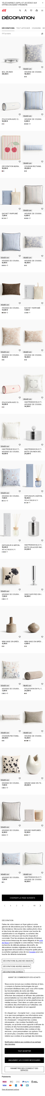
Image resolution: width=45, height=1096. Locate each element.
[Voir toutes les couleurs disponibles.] (25, 76)
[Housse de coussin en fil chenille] (11, 289)
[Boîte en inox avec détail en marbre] (33, 431)
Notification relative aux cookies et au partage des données (23, 1043)
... (28, 906)
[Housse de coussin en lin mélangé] (33, 859)
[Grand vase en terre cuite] (33, 764)
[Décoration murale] (11, 148)
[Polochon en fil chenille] (33, 670)
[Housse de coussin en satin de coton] (33, 100)
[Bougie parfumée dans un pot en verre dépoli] (33, 811)
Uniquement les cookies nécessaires (24, 1060)
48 (34, 906)
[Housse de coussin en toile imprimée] (11, 477)
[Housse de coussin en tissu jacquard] (33, 53)
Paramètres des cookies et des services (24, 1069)
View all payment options (10, 1089)
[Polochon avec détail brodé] (11, 100)
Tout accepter (24, 1051)
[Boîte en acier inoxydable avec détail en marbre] (33, 526)
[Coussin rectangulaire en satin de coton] (33, 148)
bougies (32, 952)
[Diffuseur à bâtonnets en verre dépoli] (33, 477)
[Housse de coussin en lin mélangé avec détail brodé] (33, 383)
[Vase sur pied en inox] (33, 575)
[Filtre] (41, 33)
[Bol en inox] (11, 53)
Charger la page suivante (22, 898)
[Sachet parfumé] (11, 195)
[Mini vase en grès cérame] (11, 623)
